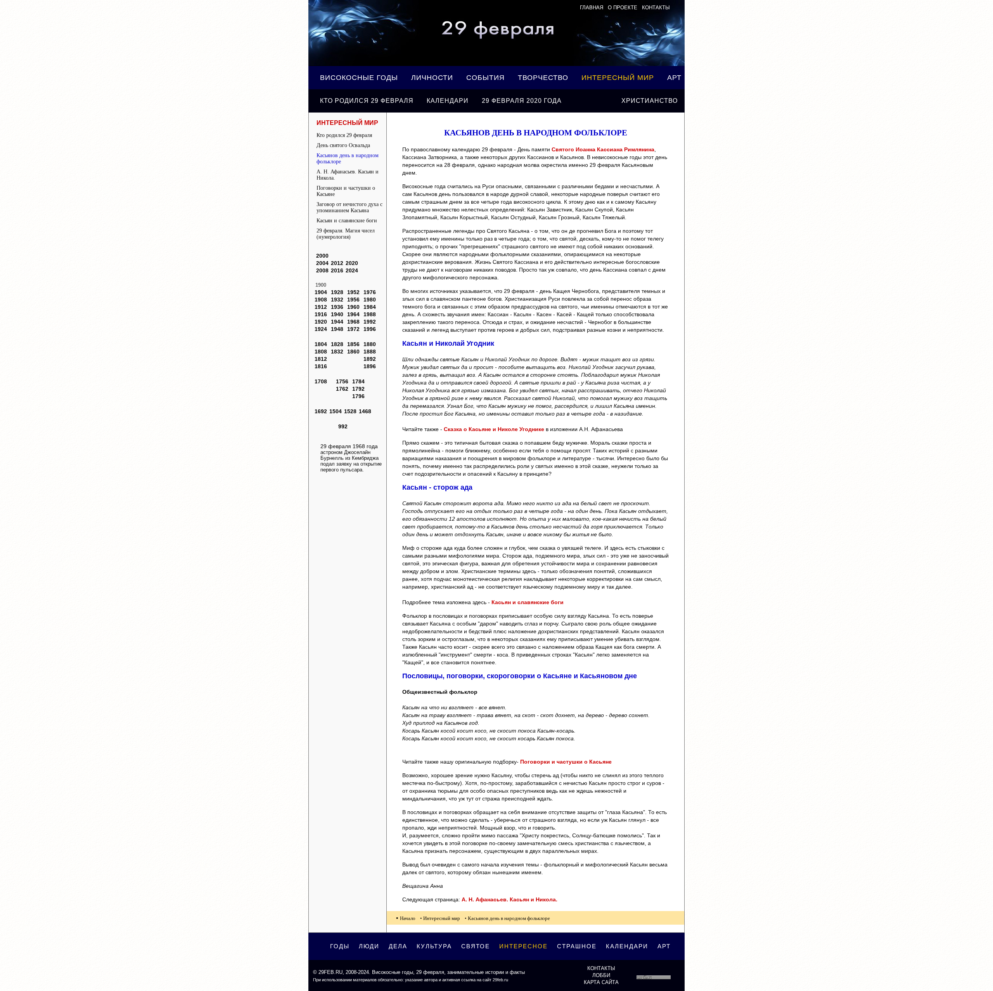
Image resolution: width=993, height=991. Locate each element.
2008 (322, 270)
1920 (321, 322)
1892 (369, 359)
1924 (321, 329)
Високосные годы (359, 77)
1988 (369, 314)
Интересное (523, 946)
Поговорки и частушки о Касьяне (346, 191)
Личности (432, 77)
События (485, 77)
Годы (339, 946)
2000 (322, 256)
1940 (337, 314)
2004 (322, 263)
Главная (591, 7)
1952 (353, 292)
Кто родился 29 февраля (366, 100)
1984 (369, 307)
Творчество (543, 77)
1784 (358, 381)
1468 (365, 411)
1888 (369, 351)
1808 (321, 351)
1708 (321, 381)
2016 (337, 270)
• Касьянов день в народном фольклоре (507, 918)
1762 (342, 389)
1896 (369, 366)
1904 (321, 292)
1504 (335, 411)
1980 (369, 299)
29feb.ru (330, 972)
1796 (358, 396)
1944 (337, 322)
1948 (337, 329)
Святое (475, 946)
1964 (353, 314)
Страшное (577, 946)
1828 (337, 344)
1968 (353, 322)
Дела (398, 946)
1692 (321, 411)
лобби (601, 975)
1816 (321, 366)
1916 (321, 314)
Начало (407, 918)
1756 (342, 381)
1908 (321, 299)
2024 (352, 270)
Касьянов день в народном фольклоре (348, 158)
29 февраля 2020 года (522, 100)
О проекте (622, 7)
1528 (350, 411)
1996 (369, 329)
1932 (337, 299)
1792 (358, 389)
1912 (321, 307)
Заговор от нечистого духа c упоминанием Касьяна (349, 207)
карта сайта (601, 982)
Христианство (649, 100)
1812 (321, 359)
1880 (369, 344)
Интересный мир (617, 77)
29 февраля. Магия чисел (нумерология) (346, 234)
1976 (369, 292)
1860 (353, 351)
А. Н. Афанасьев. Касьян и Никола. (348, 175)
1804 (321, 344)
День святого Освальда (343, 145)
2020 (352, 263)
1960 (353, 307)
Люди (369, 946)
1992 (369, 322)
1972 (353, 329)
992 (343, 426)
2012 (337, 263)
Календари (448, 100)
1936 (337, 307)
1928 (337, 292)
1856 (353, 344)
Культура (434, 946)
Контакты (656, 7)
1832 (337, 351)
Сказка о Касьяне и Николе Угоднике (494, 429)
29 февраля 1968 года (349, 446)
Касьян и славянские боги (347, 220)
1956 (353, 299)
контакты (601, 968)
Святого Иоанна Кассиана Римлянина (603, 149)
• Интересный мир (440, 918)
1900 (320, 285)
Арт (674, 77)
